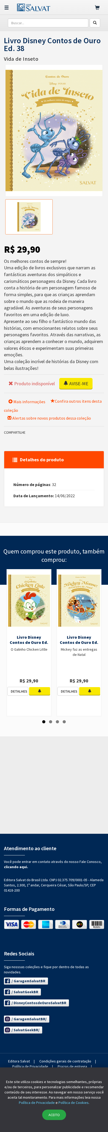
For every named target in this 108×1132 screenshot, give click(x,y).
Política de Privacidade (30, 1066)
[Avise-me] (39, 691)
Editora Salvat (19, 1061)
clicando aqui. (16, 866)
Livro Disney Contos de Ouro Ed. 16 (29, 642)
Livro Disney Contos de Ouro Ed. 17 (79, 642)
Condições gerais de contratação (65, 1061)
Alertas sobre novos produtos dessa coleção (51, 418)
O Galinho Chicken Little (29, 649)
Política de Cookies (73, 1102)
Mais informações (29, 401)
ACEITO (54, 1114)
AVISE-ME (78, 384)
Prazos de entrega (72, 1066)
